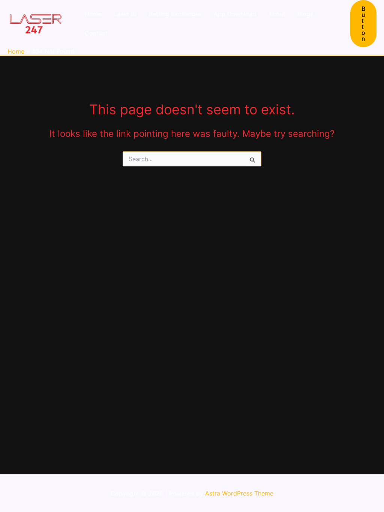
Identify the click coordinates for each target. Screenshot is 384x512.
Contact (96, 33)
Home (93, 14)
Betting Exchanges (175, 14)
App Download (235, 14)
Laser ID (125, 14)
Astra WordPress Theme (239, 493)
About (276, 14)
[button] (363, 23)
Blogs (305, 14)
